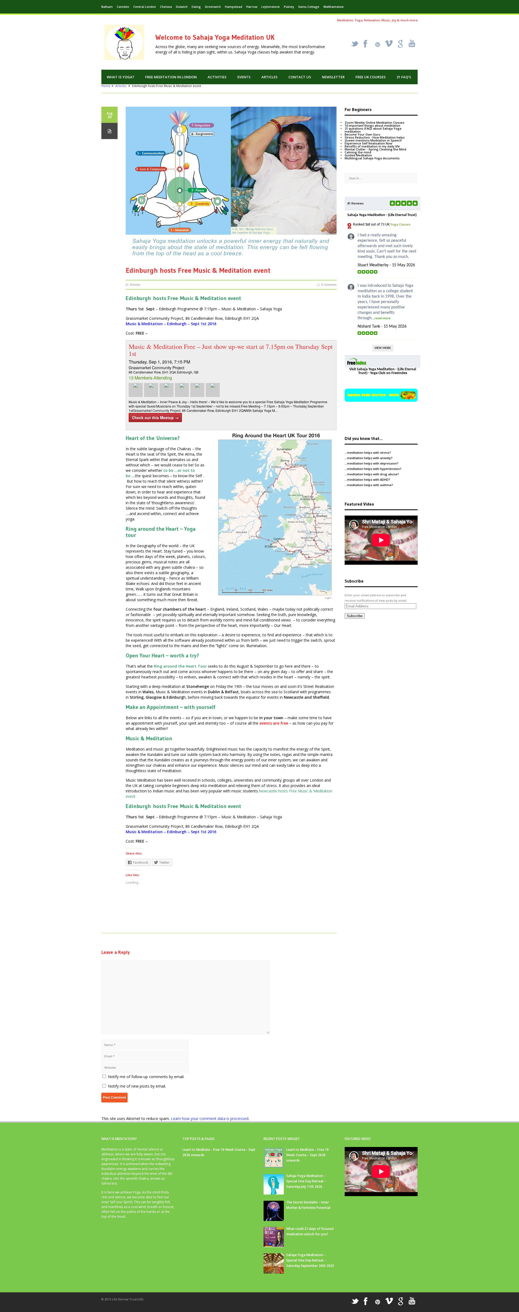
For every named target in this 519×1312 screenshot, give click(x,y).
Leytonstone (270, 7)
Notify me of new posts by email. (137, 1086)
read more (383, 318)
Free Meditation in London (171, 77)
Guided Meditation (358, 155)
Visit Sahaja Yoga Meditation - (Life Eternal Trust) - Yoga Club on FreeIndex (382, 371)
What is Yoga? (120, 77)
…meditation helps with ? (368, 452)
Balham (107, 7)
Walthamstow (333, 7)
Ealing (196, 7)
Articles (269, 77)
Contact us (299, 77)
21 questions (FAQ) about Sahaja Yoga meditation (373, 129)
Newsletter (333, 77)
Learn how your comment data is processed (209, 1118)
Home (105, 86)
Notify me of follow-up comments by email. (146, 1076)
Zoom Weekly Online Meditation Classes (374, 122)
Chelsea (166, 7)
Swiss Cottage (308, 7)
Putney (289, 7)
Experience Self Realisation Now (368, 143)
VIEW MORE (382, 348)
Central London (144, 7)
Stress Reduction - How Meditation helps (375, 137)
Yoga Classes (400, 224)
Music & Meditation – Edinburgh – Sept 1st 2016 (171, 323)
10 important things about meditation (372, 125)
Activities (217, 77)
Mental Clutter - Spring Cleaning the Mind (375, 149)
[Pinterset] (377, 44)
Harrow (251, 7)
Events (244, 77)
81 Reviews (355, 203)
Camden (123, 7)
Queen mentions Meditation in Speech (373, 140)
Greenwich (213, 7)
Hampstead (233, 7)
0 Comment (329, 285)
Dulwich (182, 7)
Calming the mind (358, 152)
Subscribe (354, 616)
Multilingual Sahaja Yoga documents (372, 158)
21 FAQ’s (404, 77)
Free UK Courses (370, 77)
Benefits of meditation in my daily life (372, 146)
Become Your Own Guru (362, 134)
